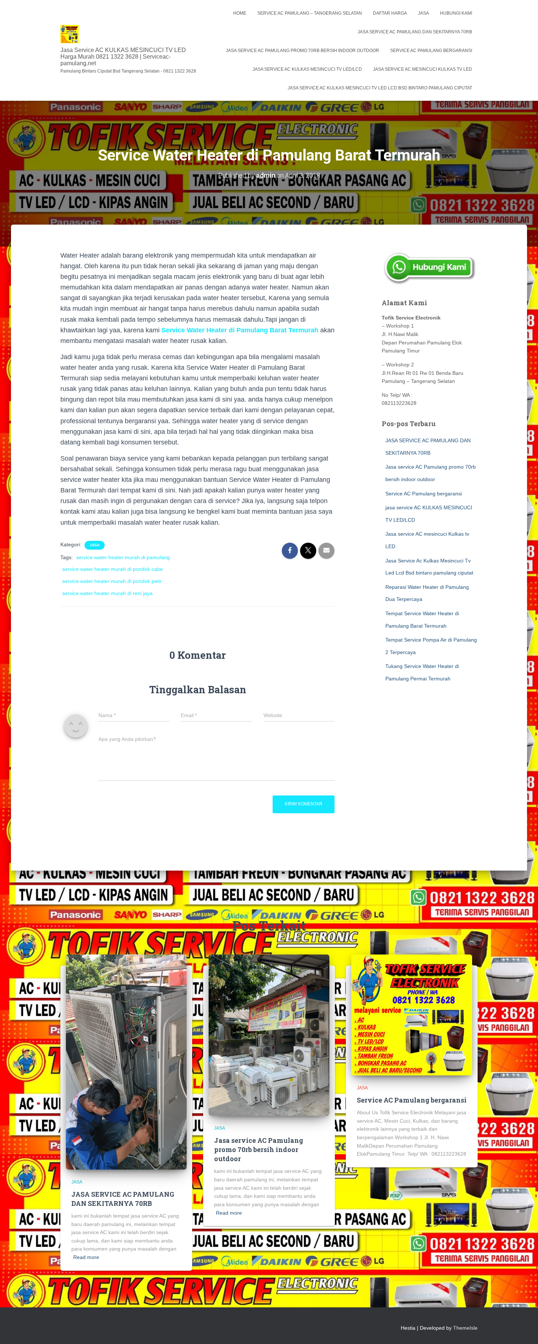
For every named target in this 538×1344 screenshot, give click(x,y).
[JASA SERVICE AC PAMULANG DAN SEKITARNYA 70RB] (126, 1061)
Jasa (423, 13)
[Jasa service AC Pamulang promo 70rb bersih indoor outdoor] (269, 1035)
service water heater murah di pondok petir (112, 581)
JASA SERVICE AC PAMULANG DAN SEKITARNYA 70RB (415, 31)
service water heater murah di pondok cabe (112, 569)
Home (239, 13)
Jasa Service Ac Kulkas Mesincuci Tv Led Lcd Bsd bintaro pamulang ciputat (380, 88)
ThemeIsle (465, 1328)
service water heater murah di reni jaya (107, 593)
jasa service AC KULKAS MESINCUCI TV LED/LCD (307, 69)
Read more (86, 1257)
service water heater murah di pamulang (123, 557)
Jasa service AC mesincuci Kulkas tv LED (422, 69)
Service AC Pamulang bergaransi (431, 50)
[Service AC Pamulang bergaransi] (411, 1015)
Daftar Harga (390, 13)
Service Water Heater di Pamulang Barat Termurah (239, 330)
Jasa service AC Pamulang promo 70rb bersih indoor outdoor (302, 50)
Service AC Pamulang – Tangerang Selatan (309, 13)
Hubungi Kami (456, 13)
